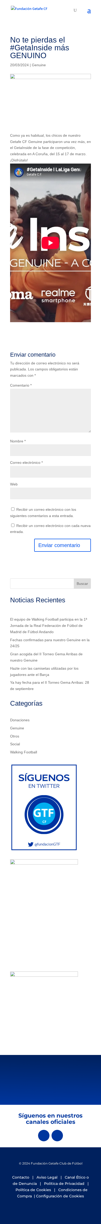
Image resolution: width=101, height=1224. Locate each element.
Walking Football (23, 752)
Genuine (39, 65)
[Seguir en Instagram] (57, 1135)
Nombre (18, 441)
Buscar (82, 583)
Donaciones (20, 720)
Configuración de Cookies (60, 1196)
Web (14, 484)
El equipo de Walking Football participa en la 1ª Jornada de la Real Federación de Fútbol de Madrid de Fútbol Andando (48, 625)
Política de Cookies (33, 1189)
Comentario (21, 385)
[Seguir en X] (43, 1135)
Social (15, 744)
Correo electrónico (26, 462)
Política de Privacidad (64, 1183)
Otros (14, 736)
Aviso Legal (47, 1177)
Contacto (20, 1177)
